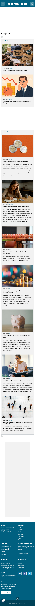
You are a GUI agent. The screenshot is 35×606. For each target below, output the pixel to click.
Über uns (3, 562)
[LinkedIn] (20, 573)
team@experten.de (9, 565)
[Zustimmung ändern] (3, 601)
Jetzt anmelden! (6, 593)
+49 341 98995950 (7, 531)
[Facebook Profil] (25, 573)
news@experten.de (5, 568)
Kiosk (3, 577)
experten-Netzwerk (5, 563)
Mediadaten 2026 (23, 553)
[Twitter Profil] (30, 573)
